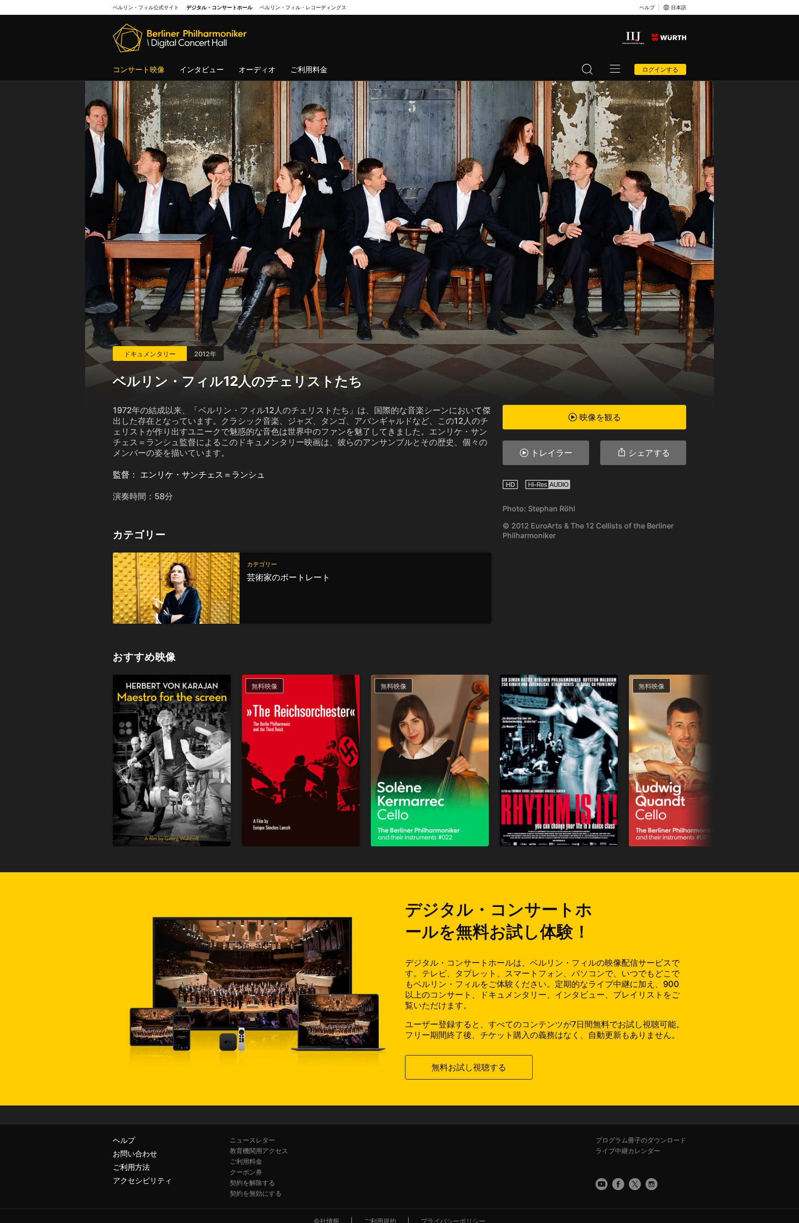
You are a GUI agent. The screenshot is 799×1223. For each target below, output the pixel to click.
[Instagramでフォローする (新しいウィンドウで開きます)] (651, 1184)
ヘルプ (647, 7)
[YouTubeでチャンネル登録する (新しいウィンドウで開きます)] (602, 1184)
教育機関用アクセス (259, 1151)
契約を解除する (252, 1182)
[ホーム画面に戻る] (179, 38)
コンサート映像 (139, 69)
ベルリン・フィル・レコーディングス (303, 8)
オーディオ (257, 69)
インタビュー (201, 69)
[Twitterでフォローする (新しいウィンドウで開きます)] (635, 1184)
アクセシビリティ (142, 1180)
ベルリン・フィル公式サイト (146, 8)
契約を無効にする (256, 1193)
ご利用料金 (308, 69)
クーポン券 (246, 1172)
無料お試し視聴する (468, 1067)
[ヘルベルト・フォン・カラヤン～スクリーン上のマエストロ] (172, 760)
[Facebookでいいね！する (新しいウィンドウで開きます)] (618, 1184)
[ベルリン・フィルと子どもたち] (559, 760)
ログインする (660, 69)
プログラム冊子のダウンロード (641, 1140)
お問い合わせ (135, 1153)
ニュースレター (252, 1140)
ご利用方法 (131, 1167)
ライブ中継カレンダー (628, 1151)
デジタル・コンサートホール (219, 8)
